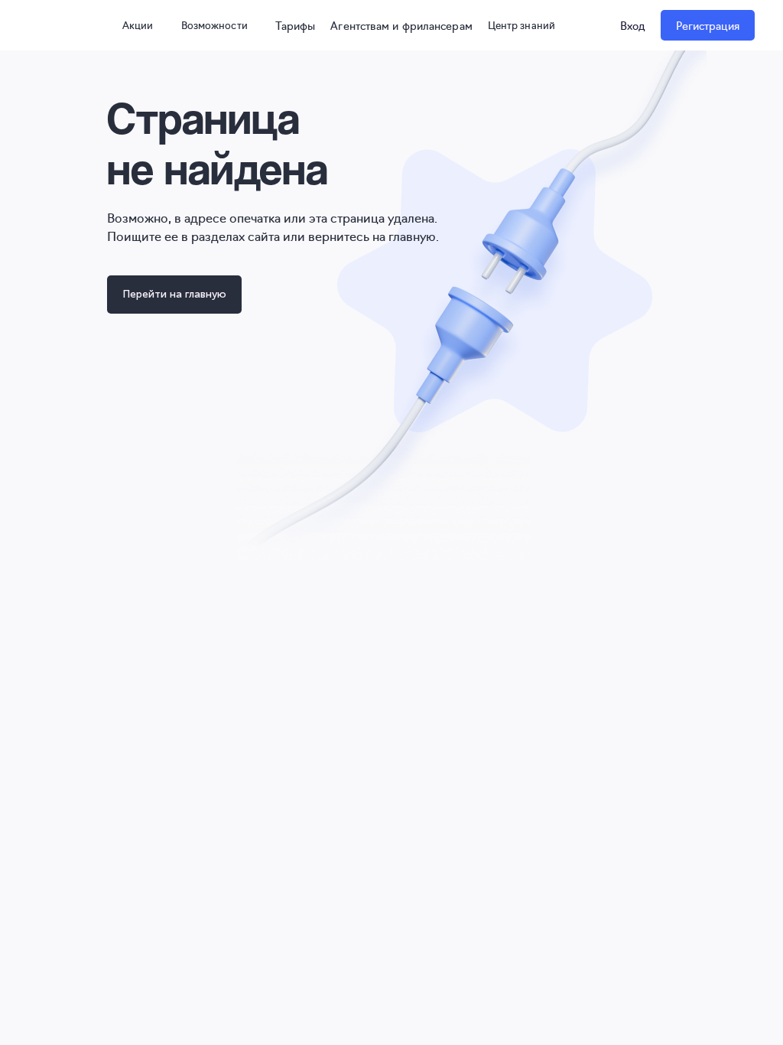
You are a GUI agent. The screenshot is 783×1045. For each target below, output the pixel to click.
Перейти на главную (174, 294)
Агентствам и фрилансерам (401, 25)
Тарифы (295, 25)
